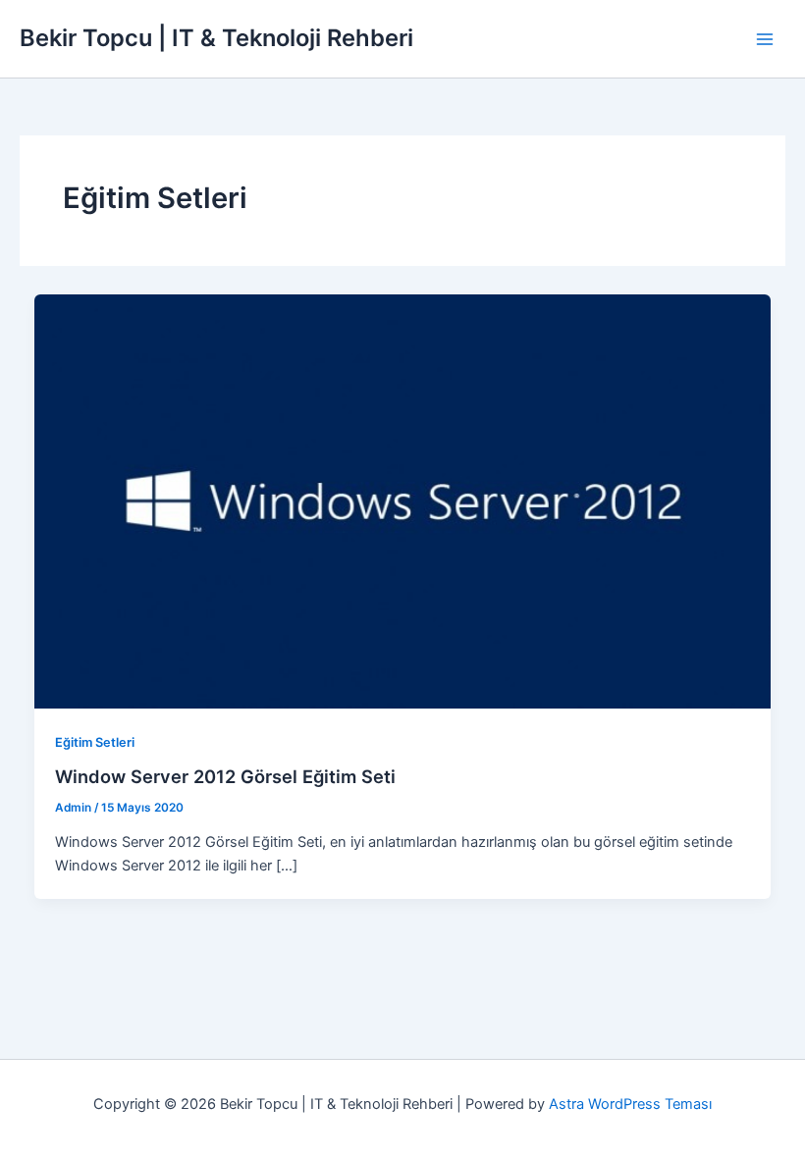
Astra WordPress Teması (630, 1104)
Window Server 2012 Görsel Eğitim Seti (225, 776)
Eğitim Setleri (94, 742)
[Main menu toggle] (764, 39)
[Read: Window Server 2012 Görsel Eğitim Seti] (403, 500)
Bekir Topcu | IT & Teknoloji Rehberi (216, 38)
